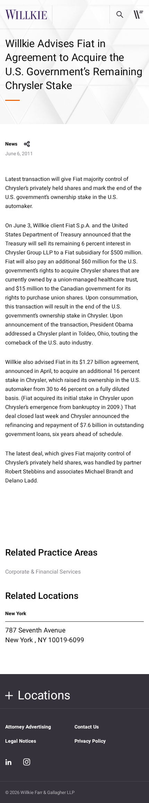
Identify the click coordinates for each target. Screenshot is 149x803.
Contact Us (86, 727)
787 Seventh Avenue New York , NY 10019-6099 (44, 635)
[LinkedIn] (8, 762)
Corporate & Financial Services (43, 572)
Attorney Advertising (28, 727)
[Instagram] (26, 761)
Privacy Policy (90, 741)
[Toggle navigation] (138, 14)
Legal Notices (20, 741)
